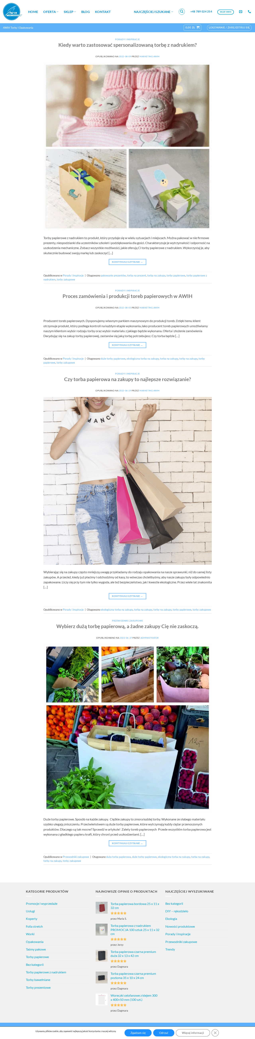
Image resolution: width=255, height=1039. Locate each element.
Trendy (170, 949)
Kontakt (103, 12)
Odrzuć (163, 1032)
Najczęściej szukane (152, 12)
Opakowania (34, 942)
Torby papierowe (37, 957)
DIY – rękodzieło (176, 911)
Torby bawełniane (38, 980)
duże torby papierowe (113, 358)
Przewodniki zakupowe (127, 620)
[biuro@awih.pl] (241, 12)
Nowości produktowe (180, 926)
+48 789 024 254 (201, 11)
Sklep (69, 12)
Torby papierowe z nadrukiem (46, 972)
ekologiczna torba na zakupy (143, 358)
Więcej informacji (193, 1032)
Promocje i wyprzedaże (41, 903)
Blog (85, 12)
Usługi (30, 911)
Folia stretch (34, 926)
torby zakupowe (66, 279)
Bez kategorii (35, 964)
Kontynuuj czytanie (127, 261)
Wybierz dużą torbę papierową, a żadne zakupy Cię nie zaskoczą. (127, 626)
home (33, 12)
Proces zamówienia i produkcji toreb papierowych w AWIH (127, 296)
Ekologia (171, 918)
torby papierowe (176, 275)
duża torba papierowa (118, 856)
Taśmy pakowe (36, 949)
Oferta (49, 12)
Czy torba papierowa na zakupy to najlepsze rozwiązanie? (127, 379)
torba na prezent (136, 275)
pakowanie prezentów (113, 275)
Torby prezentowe (38, 987)
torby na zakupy (188, 358)
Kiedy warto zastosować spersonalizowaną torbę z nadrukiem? (127, 45)
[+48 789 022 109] (250, 12)
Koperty (31, 918)
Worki (30, 934)
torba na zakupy (156, 275)
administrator (149, 637)
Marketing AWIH (149, 56)
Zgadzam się (138, 1032)
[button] (182, 12)
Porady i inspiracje (127, 39)
